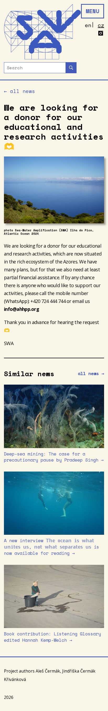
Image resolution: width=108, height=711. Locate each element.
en (88, 25)
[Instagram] (101, 33)
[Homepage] (42, 32)
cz (101, 25)
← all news (19, 91)
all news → (91, 373)
